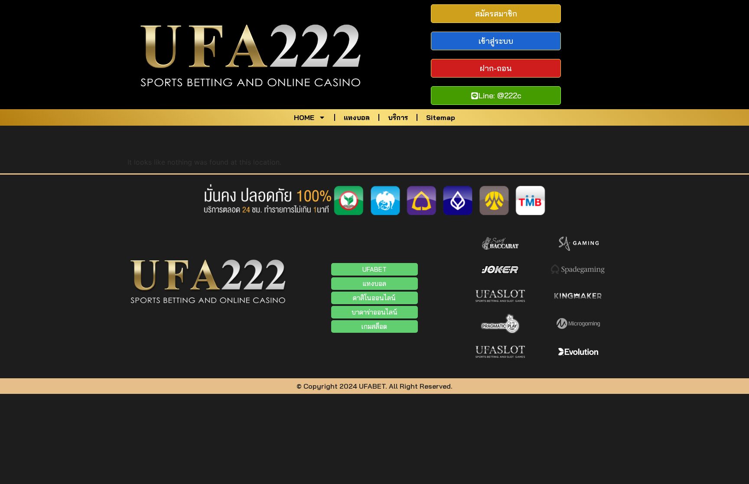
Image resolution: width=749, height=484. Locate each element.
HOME (304, 117)
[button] (374, 312)
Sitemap (440, 117)
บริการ (398, 117)
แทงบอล (357, 117)
